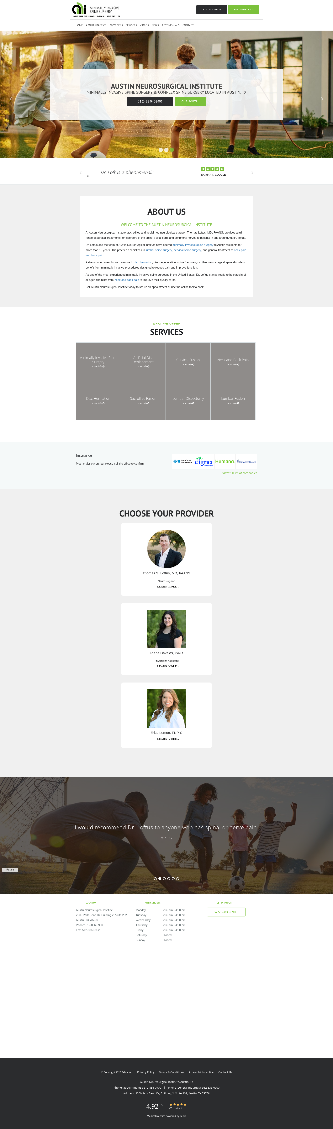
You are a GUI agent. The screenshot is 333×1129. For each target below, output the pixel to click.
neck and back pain (126, 279)
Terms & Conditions (171, 1072)
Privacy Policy (145, 1072)
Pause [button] (87, 176)
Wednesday (161, 920)
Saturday (154, 935)
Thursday (161, 925)
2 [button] (160, 879)
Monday (161, 910)
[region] (166, 832)
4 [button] (169, 879)
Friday (161, 930)
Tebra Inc (127, 1072)
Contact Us (225, 1072)
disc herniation (143, 262)
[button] (161, 150)
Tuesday (161, 915)
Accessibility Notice (201, 1072)
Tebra (183, 1116)
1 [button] (155, 879)
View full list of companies (239, 473)
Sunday (154, 940)
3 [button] (164, 879)
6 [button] (178, 879)
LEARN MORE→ (168, 586)
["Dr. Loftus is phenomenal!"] (126, 177)
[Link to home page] (90, 9)
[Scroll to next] (251, 173)
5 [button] (173, 879)
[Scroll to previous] (82, 173)
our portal (190, 101)
